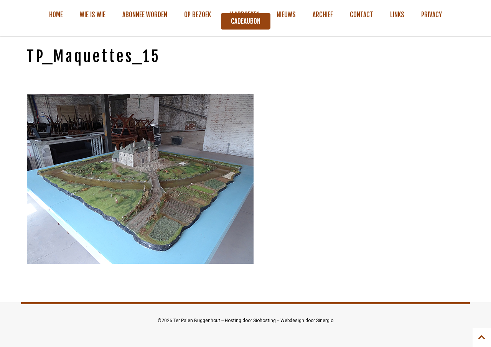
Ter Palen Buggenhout (197, 320)
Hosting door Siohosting (251, 320)
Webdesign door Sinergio (306, 320)
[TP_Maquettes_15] (140, 178)
